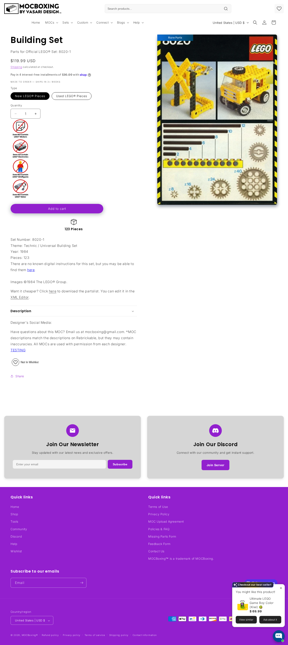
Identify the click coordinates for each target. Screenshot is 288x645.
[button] (51, 22)
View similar (246, 619)
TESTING (18, 350)
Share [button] (19, 376)
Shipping (16, 66)
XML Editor (20, 297)
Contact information (145, 635)
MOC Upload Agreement (166, 521)
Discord (16, 536)
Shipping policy (119, 635)
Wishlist (16, 551)
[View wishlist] (279, 8)
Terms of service (95, 635)
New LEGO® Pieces (30, 96)
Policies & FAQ (159, 529)
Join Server (216, 465)
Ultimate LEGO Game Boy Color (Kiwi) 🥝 (261, 603)
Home (15, 507)
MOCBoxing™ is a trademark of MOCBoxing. (181, 559)
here (31, 270)
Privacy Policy (158, 514)
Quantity (16, 105)
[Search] (226, 8)
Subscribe (120, 464)
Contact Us (156, 551)
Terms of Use (158, 507)
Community (19, 529)
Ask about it (270, 619)
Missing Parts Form (162, 536)
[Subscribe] (81, 583)
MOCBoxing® (30, 635)
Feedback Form (159, 544)
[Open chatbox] (279, 636)
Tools (14, 521)
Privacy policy (71, 635)
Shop (14, 514)
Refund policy (50, 635)
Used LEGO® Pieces (71, 96)
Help (14, 544)
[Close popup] (281, 588)
